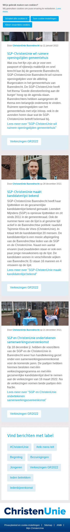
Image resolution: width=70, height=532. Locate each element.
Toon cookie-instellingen (45, 18)
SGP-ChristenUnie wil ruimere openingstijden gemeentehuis (27, 56)
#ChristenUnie (19, 446)
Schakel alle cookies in (16, 18)
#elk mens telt (45, 446)
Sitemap (48, 525)
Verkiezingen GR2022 (24, 141)
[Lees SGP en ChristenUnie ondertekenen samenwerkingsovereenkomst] (35, 312)
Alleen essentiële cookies (17, 25)
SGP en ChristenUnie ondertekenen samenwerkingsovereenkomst (31, 340)
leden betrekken (20, 477)
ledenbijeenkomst (21, 487)
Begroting (16, 457)
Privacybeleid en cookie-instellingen (22, 525)
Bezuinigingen (39, 457)
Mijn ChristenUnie (35, 528)
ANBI (59, 525)
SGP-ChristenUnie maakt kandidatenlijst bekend (24, 194)
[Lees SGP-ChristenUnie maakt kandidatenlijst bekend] (35, 166)
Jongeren (16, 467)
